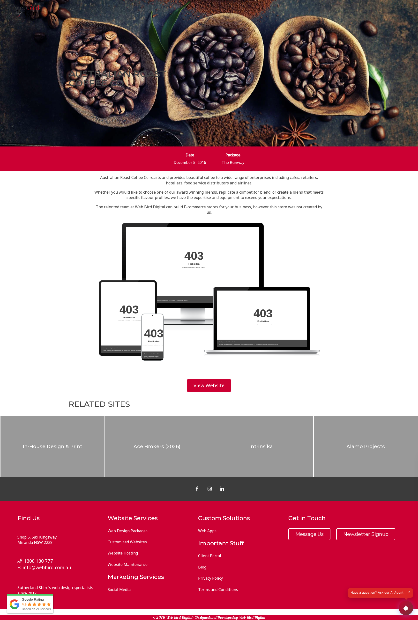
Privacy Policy (210, 578)
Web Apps (207, 530)
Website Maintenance (128, 564)
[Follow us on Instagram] (322, 11)
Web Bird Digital (252, 617)
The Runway (233, 162)
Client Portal (209, 555)
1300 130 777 (362, 10)
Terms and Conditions (218, 589)
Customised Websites (127, 542)
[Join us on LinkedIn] (334, 11)
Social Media (119, 589)
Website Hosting (123, 553)
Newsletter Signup (365, 534)
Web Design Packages (128, 530)
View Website (209, 385)
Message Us (309, 534)
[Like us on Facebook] (311, 11)
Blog (202, 567)
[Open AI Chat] (406, 608)
